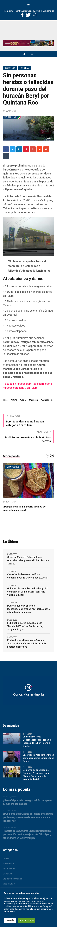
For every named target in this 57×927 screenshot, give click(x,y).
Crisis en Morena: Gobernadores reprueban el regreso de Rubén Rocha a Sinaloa (28, 557)
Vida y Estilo (9, 880)
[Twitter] (12, 149)
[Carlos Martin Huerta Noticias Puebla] (28, 31)
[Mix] (46, 149)
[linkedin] (19, 149)
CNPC (23, 400)
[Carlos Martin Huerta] (28, 688)
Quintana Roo (47, 400)
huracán (34, 400)
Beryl (14, 400)
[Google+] (33, 149)
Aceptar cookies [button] (27, 920)
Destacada (10, 68)
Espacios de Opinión (20, 467)
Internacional (9, 865)
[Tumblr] (6, 156)
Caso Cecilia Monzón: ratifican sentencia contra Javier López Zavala (27, 572)
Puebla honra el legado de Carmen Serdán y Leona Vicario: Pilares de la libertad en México (26, 640)
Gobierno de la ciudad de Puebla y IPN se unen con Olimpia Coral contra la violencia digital (27, 588)
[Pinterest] (26, 149)
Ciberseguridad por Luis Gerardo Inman (28, 507)
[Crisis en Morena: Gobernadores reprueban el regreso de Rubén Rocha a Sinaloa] (11, 734)
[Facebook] (6, 149)
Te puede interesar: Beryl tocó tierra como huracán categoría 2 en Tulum (27, 386)
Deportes (7, 870)
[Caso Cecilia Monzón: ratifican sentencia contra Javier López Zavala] (11, 753)
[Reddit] (39, 149)
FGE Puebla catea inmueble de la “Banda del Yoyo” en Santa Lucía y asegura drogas (25, 623)
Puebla (6, 855)
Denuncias (8, 885)
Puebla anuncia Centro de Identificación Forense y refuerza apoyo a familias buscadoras (28, 605)
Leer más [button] (10, 920)
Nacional (24, 68)
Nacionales (8, 860)
